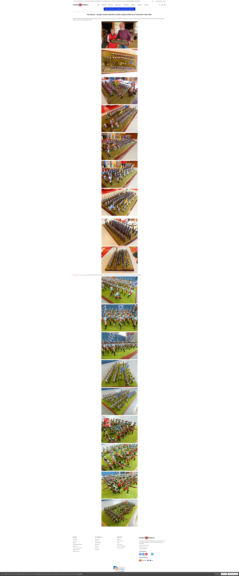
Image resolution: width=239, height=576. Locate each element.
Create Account (159, 1)
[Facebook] (140, 554)
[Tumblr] (149, 554)
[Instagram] (143, 554)
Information (75, 539)
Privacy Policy (119, 544)
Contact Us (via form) (143, 548)
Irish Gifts (97, 547)
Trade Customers (76, 549)
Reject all (224, 574)
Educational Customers (77, 547)
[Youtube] (146, 554)
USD (152, 1)
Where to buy (75, 546)
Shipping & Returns (120, 547)
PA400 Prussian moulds (79, 274)
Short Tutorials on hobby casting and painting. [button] (119, 9)
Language (97, 549)
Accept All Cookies (233, 574)
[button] (119, 569)
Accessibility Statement (77, 544)
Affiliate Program (76, 551)
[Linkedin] (152, 554)
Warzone (96, 546)
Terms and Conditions (121, 546)
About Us (119, 539)
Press (118, 542)
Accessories (97, 544)
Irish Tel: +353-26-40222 (78, 1)
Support (74, 542)
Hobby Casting (98, 542)
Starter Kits (97, 539)
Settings (217, 574)
